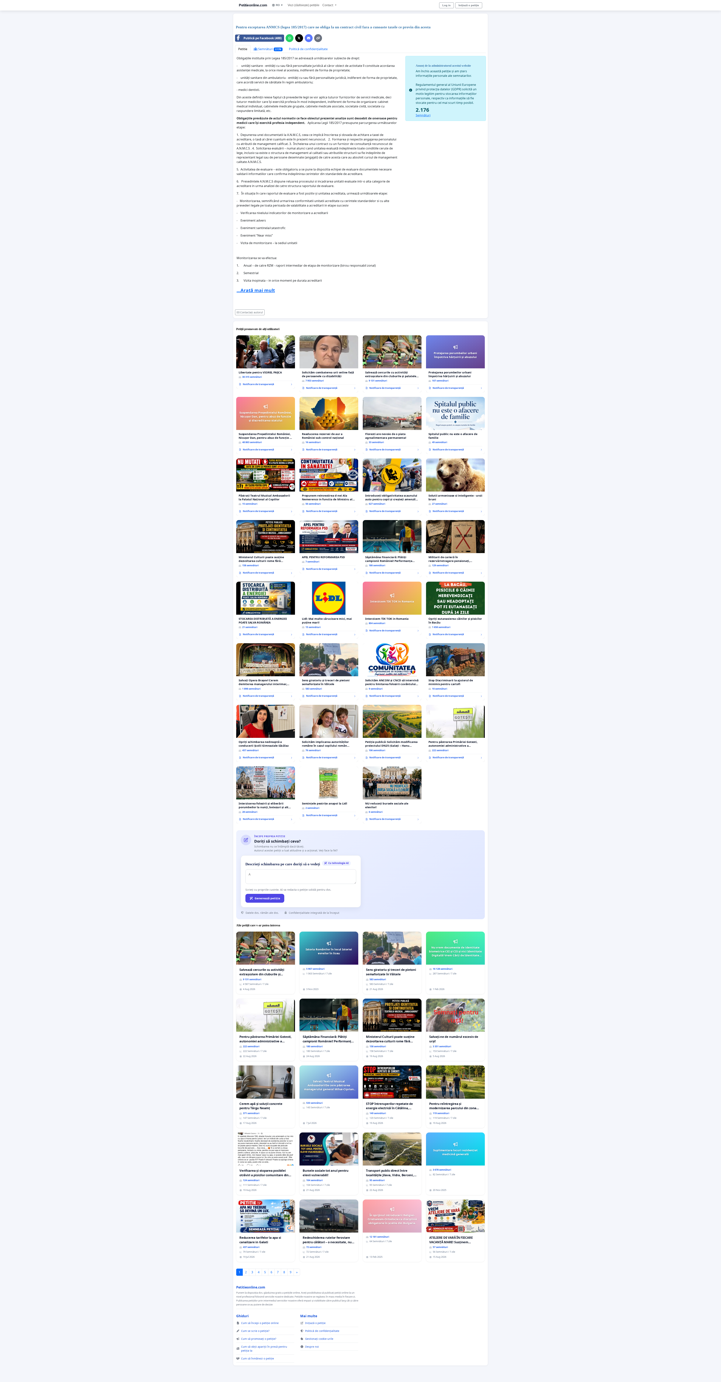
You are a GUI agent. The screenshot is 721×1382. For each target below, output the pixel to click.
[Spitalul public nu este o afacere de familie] (455, 425)
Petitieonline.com (253, 5)
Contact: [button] (328, 5)
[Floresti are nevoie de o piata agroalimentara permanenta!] (392, 425)
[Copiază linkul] (318, 38)
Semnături (269, 49)
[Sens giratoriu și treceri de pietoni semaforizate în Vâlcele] (328, 671)
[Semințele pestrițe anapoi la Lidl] (328, 793)
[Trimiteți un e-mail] (309, 38)
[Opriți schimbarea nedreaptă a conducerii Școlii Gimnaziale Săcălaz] (265, 733)
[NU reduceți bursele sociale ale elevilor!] (392, 794)
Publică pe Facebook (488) (263, 38)
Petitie (242, 49)
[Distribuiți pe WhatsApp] (289, 38)
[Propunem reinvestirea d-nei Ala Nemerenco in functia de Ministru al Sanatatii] (328, 487)
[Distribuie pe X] (299, 38)
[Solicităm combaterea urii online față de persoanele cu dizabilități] (328, 363)
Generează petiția (267, 898)
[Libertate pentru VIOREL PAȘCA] (265, 362)
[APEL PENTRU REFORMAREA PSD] (328, 546)
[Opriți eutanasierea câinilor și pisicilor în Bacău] (455, 610)
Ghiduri (242, 1316)
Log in (446, 5)
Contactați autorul (251, 312)
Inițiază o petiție (469, 5)
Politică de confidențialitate (308, 49)
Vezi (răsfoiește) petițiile (303, 5)
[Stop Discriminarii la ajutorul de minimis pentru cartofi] (455, 671)
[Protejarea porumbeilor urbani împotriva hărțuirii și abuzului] (455, 363)
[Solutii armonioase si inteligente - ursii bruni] (455, 487)
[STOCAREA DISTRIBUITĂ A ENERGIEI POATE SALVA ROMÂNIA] (265, 610)
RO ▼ (279, 5)
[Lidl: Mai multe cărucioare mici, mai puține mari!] (328, 610)
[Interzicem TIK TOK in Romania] (392, 608)
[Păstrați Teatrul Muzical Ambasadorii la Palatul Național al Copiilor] (265, 487)
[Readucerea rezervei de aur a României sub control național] (328, 425)
